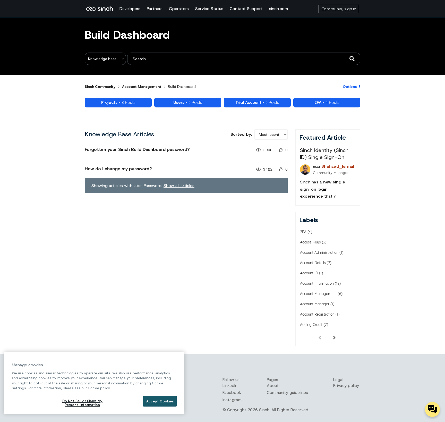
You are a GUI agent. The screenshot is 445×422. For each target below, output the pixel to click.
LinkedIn (229, 385)
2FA (303, 232)
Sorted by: (241, 134)
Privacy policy (346, 385)
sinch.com (278, 8)
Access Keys (310, 242)
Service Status (209, 8)
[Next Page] (334, 337)
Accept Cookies (160, 401)
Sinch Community (99, 9)
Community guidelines (287, 392)
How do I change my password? (118, 169)
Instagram (232, 399)
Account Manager (314, 304)
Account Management (141, 86)
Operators (179, 8)
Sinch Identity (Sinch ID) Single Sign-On (324, 154)
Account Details (313, 262)
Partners (154, 8)
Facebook (231, 392)
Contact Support (246, 8)
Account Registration (317, 314)
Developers (129, 8)
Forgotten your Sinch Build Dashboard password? (137, 149)
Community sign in (338, 8)
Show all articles (179, 185)
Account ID (309, 273)
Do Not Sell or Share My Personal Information (82, 403)
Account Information (317, 283)
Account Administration (319, 252)
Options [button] (350, 86)
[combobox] (243, 59)
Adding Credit (311, 324)
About (273, 385)
